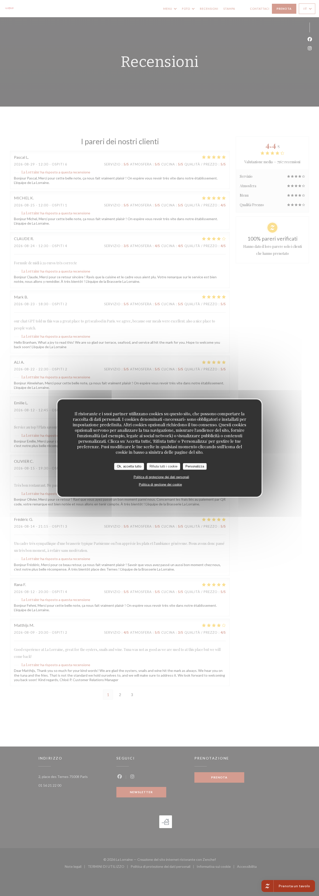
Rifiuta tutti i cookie (163, 466)
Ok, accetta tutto (129, 466)
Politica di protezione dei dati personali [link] (161, 477)
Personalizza (194, 466)
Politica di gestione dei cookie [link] (160, 484)
